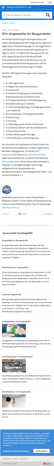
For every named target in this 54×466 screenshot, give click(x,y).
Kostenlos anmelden (37, 2)
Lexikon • (5, 23)
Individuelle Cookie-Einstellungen (16, 451)
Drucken (23, 214)
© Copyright (47, 214)
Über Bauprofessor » (11, 207)
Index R (12, 23)
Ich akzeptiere (41, 451)
